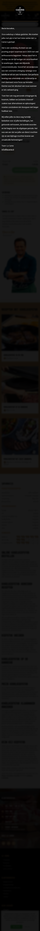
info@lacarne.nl (8, 149)
